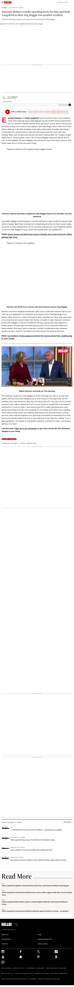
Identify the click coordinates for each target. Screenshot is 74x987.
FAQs (40, 934)
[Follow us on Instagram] (10, 951)
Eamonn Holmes (14, 118)
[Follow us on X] (46, 951)
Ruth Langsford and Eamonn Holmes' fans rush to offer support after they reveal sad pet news (37, 893)
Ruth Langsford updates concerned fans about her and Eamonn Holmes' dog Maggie (35, 885)
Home (4, 7)
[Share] (70, 105)
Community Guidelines (35, 968)
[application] (37, 367)
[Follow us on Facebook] (28, 951)
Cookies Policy (19, 968)
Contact (5, 944)
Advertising (6, 939)
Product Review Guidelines (49, 979)
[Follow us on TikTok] (63, 951)
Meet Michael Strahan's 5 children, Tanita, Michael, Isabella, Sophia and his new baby (38, 860)
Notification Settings (23, 973)
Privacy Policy (7, 973)
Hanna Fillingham (12, 97)
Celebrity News (16, 7)
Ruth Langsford (32, 118)
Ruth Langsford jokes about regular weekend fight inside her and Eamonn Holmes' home (35, 903)
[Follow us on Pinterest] (46, 956)
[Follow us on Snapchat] (28, 956)
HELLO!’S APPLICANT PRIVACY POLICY (15, 979)
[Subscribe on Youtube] (10, 956)
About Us (5, 934)
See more (67, 822)
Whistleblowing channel (56, 968)
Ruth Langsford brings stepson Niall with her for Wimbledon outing (32, 840)
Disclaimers (6, 968)
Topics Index (43, 944)
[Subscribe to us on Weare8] (63, 956)
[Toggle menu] (2, 2)
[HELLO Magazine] (8, 2)
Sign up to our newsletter (26, 429)
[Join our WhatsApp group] (10, 962)
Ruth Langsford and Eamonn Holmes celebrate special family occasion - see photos (35, 911)
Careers (33, 979)
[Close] (69, 372)
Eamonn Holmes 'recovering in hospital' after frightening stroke (31, 850)
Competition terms (41, 973)
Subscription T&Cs (45, 939)
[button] (37, 366)
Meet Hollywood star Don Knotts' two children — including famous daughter (37, 830)
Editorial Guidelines (59, 973)
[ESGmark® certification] (15, 924)
